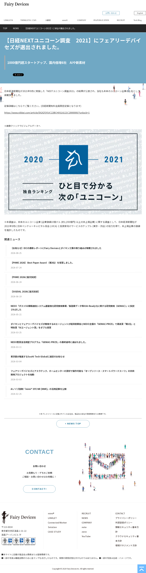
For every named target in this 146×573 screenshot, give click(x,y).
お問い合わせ (111, 13)
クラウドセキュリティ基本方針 (127, 538)
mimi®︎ (65, 20)
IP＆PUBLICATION (101, 20)
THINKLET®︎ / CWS (28, 20)
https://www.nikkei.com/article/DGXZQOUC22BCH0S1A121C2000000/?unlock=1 (47, 112)
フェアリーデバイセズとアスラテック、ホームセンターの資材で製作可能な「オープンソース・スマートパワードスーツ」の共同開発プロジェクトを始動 (72, 372)
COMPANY (81, 20)
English (140, 13)
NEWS (16, 28)
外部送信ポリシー (123, 522)
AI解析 (48, 20)
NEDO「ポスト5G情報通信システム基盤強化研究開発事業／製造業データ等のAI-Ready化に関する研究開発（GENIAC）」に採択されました (72, 307)
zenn (84, 531)
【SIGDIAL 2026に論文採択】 (25, 291)
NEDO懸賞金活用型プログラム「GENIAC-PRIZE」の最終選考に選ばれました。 (49, 342)
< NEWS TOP (73, 423)
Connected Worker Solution (57, 525)
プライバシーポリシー (126, 517)
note (84, 527)
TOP (5, 28)
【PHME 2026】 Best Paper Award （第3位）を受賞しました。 (42, 262)
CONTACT (120, 513)
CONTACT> (39, 489)
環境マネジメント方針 (126, 545)
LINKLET (52, 517)
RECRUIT (121, 20)
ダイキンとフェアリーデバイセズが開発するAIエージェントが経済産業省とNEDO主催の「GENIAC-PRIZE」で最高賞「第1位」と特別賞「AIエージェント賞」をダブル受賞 (73, 325)
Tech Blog (138, 20)
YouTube (86, 536)
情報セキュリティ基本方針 (127, 529)
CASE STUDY (54, 531)
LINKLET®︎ (8, 20)
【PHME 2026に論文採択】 (24, 277)
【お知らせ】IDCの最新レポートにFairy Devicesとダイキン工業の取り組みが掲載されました (56, 248)
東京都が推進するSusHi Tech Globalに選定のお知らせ (38, 356)
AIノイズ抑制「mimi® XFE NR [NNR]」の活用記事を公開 (38, 388)
